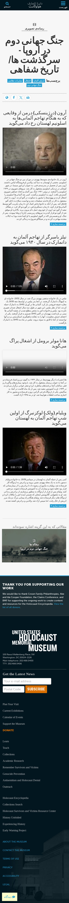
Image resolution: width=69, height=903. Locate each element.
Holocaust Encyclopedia (15, 798)
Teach (6, 747)
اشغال (28, 80)
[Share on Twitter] (21, 97)
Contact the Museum (16, 850)
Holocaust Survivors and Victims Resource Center (29, 811)
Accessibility (11, 875)
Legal (6, 884)
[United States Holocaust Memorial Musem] (34, 640)
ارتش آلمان (38, 80)
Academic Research (13, 760)
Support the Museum (14, 723)
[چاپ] (28, 97)
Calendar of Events (13, 717)
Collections (9, 754)
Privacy (7, 867)
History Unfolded (12, 817)
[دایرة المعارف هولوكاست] (34, 5)
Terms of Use (11, 858)
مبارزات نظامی (15, 80)
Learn (6, 741)
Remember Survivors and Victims (20, 767)
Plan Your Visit (11, 704)
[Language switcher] (7, 97)
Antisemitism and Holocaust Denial (21, 780)
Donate (8, 730)
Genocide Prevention (14, 773)
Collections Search (12, 804)
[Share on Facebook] (14, 97)
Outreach (7, 786)
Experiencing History (14, 824)
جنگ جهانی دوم (34, 85)
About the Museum (15, 841)
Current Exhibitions (13, 710)
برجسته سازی (58, 224)
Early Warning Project (14, 830)
